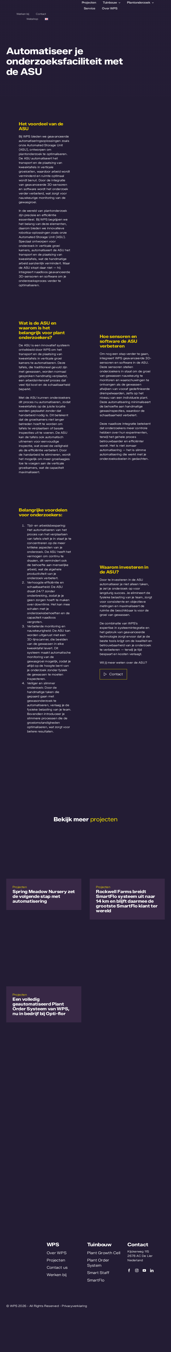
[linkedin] (151, 1270)
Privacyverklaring (74, 1306)
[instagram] (136, 1270)
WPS (53, 1244)
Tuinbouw (99, 1244)
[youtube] (144, 1270)
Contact (137, 1244)
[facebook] (129, 1270)
